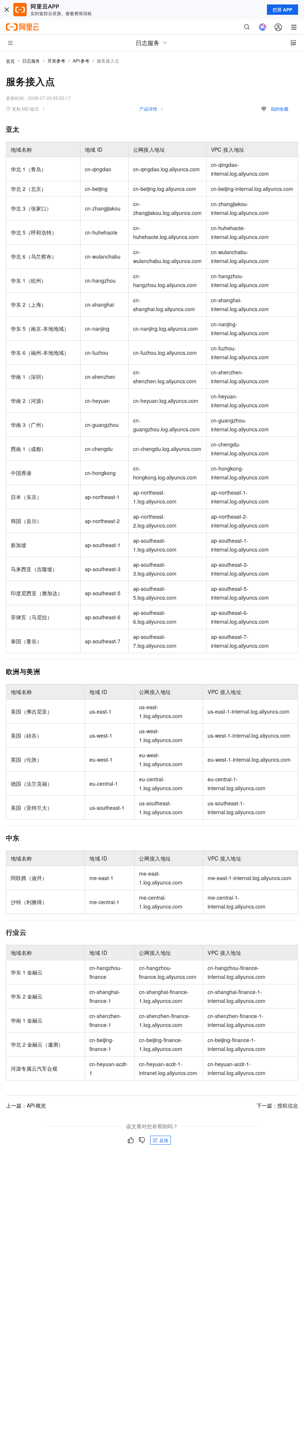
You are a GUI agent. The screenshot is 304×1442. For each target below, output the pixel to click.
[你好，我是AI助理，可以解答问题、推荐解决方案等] (262, 27)
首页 (10, 61)
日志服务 (31, 60)
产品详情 (148, 108)
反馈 (163, 1140)
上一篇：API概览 (26, 1105)
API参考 (81, 60)
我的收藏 (279, 108)
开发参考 (56, 60)
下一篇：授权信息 (277, 1105)
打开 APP (282, 9)
